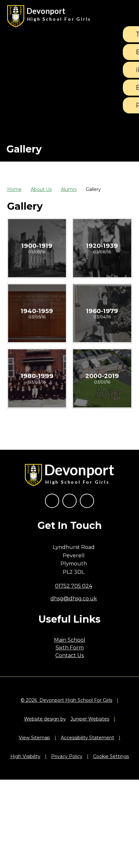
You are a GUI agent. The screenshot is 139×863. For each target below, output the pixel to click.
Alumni (69, 189)
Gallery (93, 189)
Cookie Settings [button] (111, 756)
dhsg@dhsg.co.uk (73, 598)
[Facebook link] (52, 501)
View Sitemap (34, 738)
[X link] (69, 501)
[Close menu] (124, 16)
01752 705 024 (73, 586)
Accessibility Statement (87, 738)
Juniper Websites (89, 719)
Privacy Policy (66, 756)
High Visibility (25, 756)
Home (14, 189)
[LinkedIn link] (87, 501)
